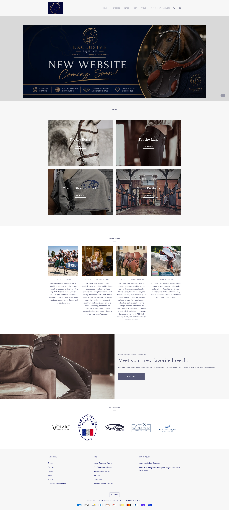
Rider (50, 475)
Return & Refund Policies (103, 484)
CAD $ (113, 494)
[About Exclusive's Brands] (131, 261)
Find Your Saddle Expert (103, 467)
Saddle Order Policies (102, 471)
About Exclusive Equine (103, 463)
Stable (50, 479)
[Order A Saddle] (166, 261)
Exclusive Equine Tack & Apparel (103, 500)
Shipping (97, 475)
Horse (50, 471)
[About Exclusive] (63, 261)
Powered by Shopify (133, 500)
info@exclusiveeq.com (156, 468)
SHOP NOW (131, 376)
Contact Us (98, 479)
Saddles (51, 467)
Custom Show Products (57, 484)
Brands (50, 463)
